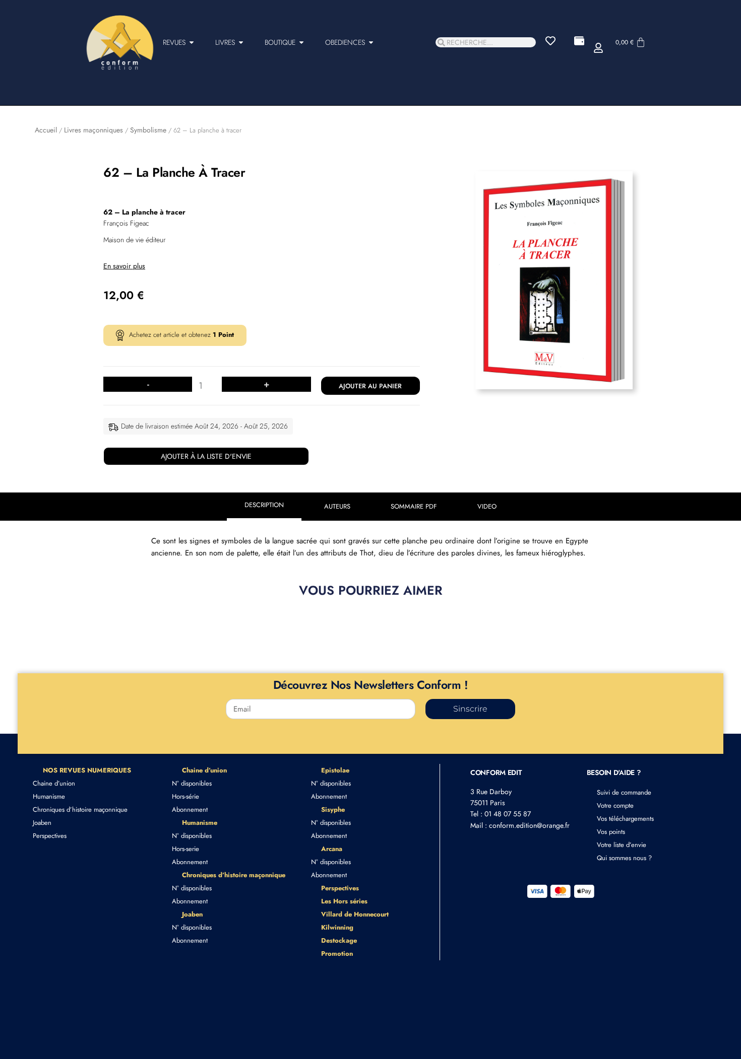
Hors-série (185, 796)
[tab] (264, 506)
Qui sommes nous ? (624, 858)
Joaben (42, 822)
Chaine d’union (54, 783)
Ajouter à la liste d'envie (206, 456)
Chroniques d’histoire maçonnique (80, 809)
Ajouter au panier (370, 386)
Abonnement (190, 809)
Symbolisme (148, 130)
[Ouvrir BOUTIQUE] (301, 42)
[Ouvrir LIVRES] (240, 42)
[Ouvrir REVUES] (191, 42)
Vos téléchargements (625, 818)
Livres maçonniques (93, 130)
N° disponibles (192, 783)
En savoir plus (124, 266)
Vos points (611, 831)
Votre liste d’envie (621, 845)
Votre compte (615, 805)
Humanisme (49, 796)
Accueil (46, 130)
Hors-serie (185, 849)
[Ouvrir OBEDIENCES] (371, 42)
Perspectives (50, 835)
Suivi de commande (624, 792)
